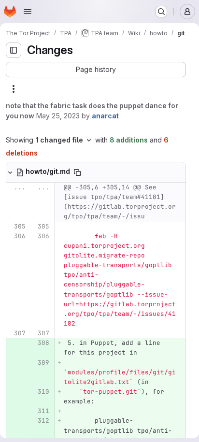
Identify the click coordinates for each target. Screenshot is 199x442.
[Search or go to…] (161, 11)
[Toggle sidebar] (13, 50)
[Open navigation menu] (27, 11)
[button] (96, 69)
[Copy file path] (77, 172)
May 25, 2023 (58, 116)
